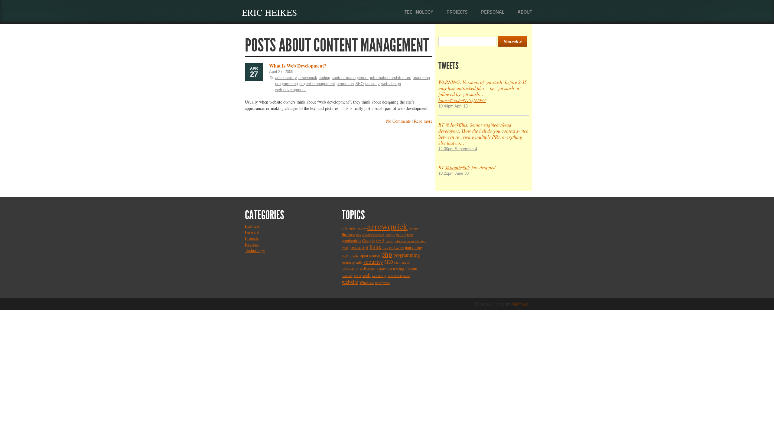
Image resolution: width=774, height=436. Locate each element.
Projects (457, 12)
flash (410, 235)
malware (396, 247)
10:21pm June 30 (453, 173)
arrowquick (307, 77)
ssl (390, 269)
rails (359, 262)
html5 (380, 240)
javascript (358, 247)
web (366, 275)
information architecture (390, 77)
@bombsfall (457, 167)
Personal (492, 12)
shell (397, 262)
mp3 (345, 255)
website (350, 282)
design (390, 234)
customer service (373, 235)
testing (398, 269)
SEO (359, 83)
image (389, 241)
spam (382, 269)
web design (391, 83)
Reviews (252, 244)
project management (317, 83)
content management (350, 77)
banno (413, 228)
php (386, 254)
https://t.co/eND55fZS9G (462, 100)
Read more (423, 121)
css (358, 234)
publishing (348, 262)
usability (372, 83)
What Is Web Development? (297, 65)
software (367, 269)
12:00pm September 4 (457, 149)
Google (368, 240)
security (373, 261)
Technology (419, 12)
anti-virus (349, 228)
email (401, 234)
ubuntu (411, 269)
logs (385, 248)
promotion (345, 83)
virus (357, 275)
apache (361, 228)
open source (370, 255)
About (525, 12)
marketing (421, 77)
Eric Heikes (269, 12)
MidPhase (519, 304)
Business (252, 226)
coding (324, 77)
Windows (366, 282)
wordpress (382, 282)
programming (286, 83)
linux (375, 247)
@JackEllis (456, 124)
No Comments (398, 121)
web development (290, 90)
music (354, 255)
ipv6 (345, 247)
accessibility (286, 77)
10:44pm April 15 (453, 106)
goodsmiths (351, 240)
